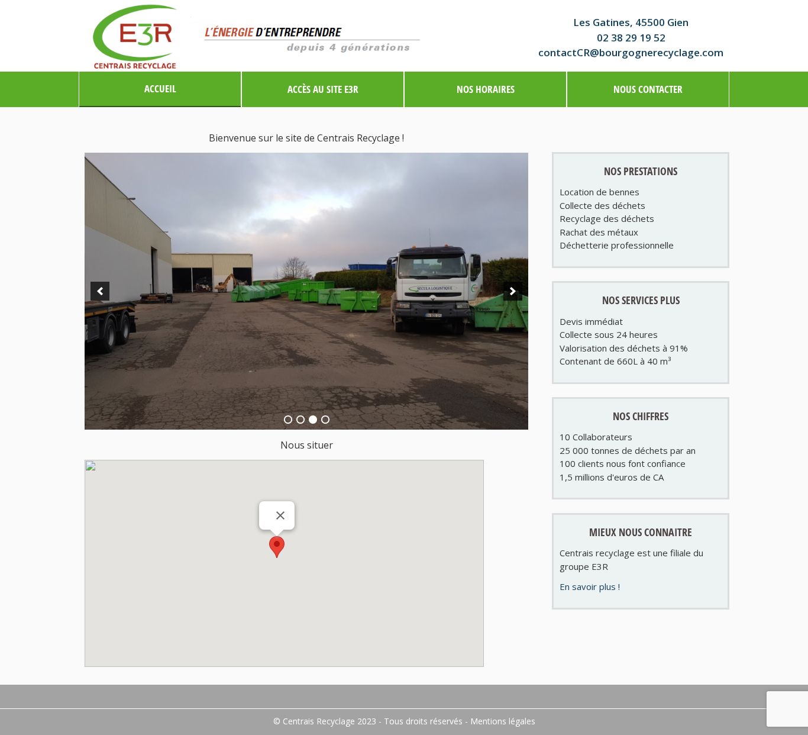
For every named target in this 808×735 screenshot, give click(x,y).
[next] (512, 291)
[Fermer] (280, 515)
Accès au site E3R (322, 89)
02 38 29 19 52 (631, 37)
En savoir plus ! (590, 586)
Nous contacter (648, 89)
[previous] (100, 291)
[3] (313, 419)
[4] (325, 419)
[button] (277, 547)
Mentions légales (502, 721)
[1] (288, 419)
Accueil (160, 88)
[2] (300, 419)
